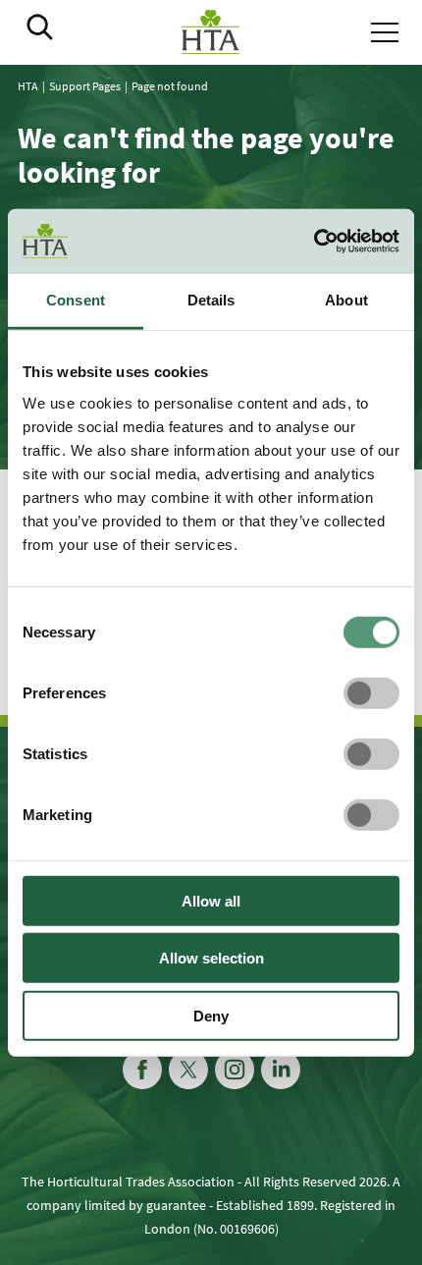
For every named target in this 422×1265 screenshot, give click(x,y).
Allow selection (211, 958)
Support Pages (85, 86)
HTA (28, 86)
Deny (211, 1015)
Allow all (211, 900)
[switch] (371, 692)
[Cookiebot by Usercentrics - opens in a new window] (313, 241)
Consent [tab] (75, 300)
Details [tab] (211, 300)
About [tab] (346, 300)
